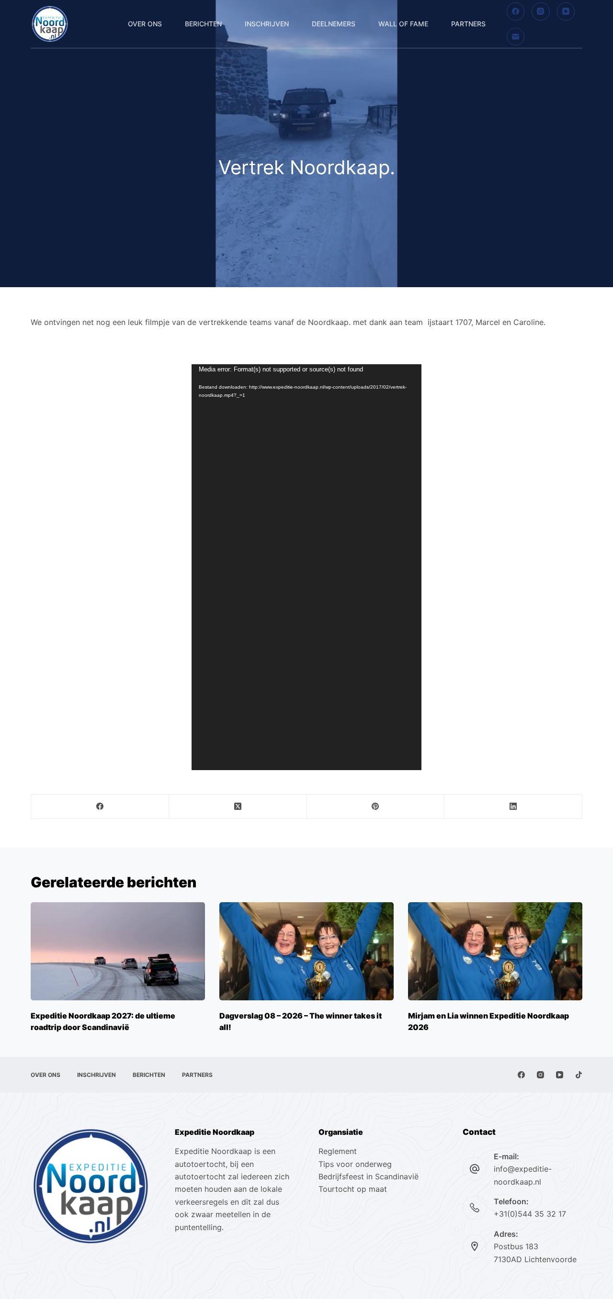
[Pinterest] (376, 807)
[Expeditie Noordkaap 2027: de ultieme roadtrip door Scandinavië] (118, 951)
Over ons (145, 24)
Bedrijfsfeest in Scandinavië (368, 1176)
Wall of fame (403, 24)
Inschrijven (267, 24)
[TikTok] (578, 1074)
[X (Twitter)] (238, 807)
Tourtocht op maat (353, 1189)
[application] (306, 567)
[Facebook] (516, 11)
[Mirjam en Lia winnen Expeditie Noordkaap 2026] (495, 951)
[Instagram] (541, 11)
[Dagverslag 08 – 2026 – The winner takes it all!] (306, 951)
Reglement (337, 1151)
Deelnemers (333, 24)
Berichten (203, 24)
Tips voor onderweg (355, 1164)
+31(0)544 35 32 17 (530, 1214)
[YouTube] (566, 11)
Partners (468, 24)
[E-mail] (516, 37)
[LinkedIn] (513, 807)
